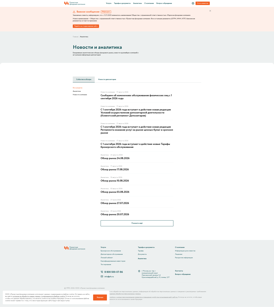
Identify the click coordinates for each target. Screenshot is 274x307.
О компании (149, 3)
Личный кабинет (107, 258)
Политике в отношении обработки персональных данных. (119, 294)
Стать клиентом (202, 3)
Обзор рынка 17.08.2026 (115, 169)
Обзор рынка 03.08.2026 (115, 192)
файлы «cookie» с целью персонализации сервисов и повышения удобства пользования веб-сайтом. (140, 297)
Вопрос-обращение (164, 3)
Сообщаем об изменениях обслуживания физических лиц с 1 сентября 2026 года (136, 97)
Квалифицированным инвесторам (113, 261)
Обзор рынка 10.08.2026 (115, 180)
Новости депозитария (107, 79)
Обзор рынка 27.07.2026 (115, 203)
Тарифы (141, 251)
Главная (75, 37)
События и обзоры (83, 79)
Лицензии (178, 254)
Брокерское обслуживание (111, 251)
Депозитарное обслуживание (112, 254)
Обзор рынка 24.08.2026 (115, 158)
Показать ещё (137, 223)
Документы (142, 254)
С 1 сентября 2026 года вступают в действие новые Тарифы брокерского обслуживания (135, 146)
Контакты (179, 271)
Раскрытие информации (184, 258)
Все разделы (77, 88)
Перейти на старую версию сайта (86, 26)
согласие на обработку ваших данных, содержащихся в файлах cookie (38, 296)
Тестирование (106, 264)
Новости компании (80, 95)
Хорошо (100, 297)
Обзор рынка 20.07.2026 (115, 214)
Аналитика (137, 3)
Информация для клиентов (185, 251)
